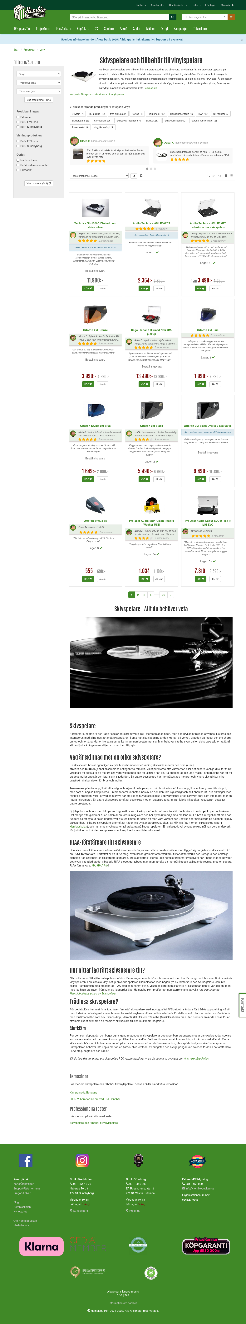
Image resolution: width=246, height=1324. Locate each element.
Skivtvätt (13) (152, 120)
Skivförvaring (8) (80, 120)
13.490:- (144, 376)
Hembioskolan (177, 5)
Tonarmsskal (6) (80, 127)
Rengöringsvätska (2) (181, 113)
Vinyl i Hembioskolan (196, 1058)
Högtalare (83, 29)
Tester (195, 5)
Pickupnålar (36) (156, 113)
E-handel (25, 117)
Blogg (16, 1202)
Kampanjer (181, 29)
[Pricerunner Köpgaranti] (207, 1246)
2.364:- (145, 281)
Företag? (210, 5)
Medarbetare (21, 1225)
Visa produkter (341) (37, 99)
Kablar (136, 29)
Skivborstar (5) (221, 113)
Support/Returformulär (27, 1188)
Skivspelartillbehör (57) (128, 120)
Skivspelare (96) (102, 120)
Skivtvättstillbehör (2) (175, 120)
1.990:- (201, 376)
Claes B (85, 141)
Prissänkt (26, 170)
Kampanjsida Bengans (83, 1092)
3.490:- (205, 281)
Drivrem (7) (78, 113)
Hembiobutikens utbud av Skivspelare (93, 993)
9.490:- (201, 471)
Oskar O (169, 142)
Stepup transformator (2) (204, 120)
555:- (90, 571)
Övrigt (164, 29)
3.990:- (89, 376)
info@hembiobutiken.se (200, 1188)
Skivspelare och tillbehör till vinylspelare (94, 1123)
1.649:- (89, 471)
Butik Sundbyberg (31, 127)
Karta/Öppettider (23, 1184)
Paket (123, 29)
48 (219, 176)
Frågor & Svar (22, 1193)
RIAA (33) (203, 113)
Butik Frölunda (29, 122)
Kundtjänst (156, 5)
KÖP (87, 288)
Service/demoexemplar (34, 165)
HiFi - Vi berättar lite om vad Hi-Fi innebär (95, 1099)
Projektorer (43, 29)
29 (163, 595)
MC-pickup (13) (97, 113)
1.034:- (146, 571)
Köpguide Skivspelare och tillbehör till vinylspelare (97, 94)
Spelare (109, 29)
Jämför (102, 288)
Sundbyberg (80, 1210)
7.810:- (201, 571)
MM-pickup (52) (118, 113)
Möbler (150, 29)
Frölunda (134, 1210)
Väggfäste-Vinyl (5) (104, 127)
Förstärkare (63, 29)
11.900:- (95, 281)
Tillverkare (200, 29)
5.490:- (145, 471)
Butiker (140, 5)
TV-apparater (22, 29)
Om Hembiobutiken (25, 1220)
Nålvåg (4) (137, 113)
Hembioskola (150, 88)
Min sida (226, 5)
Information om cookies (123, 1303)
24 (214, 176)
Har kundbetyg (29, 160)
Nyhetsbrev (20, 1211)
